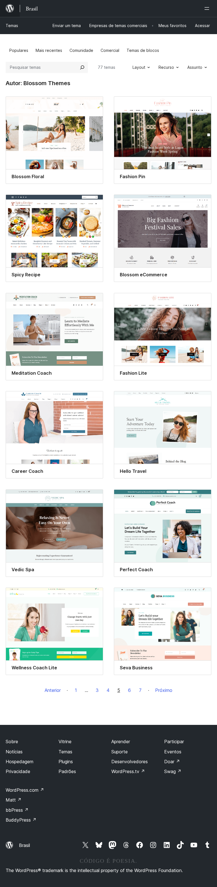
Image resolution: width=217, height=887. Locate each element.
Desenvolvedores (129, 761)
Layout (139, 67)
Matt (13, 800)
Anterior (53, 690)
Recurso (166, 67)
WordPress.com (25, 790)
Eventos (172, 751)
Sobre (12, 741)
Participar (174, 741)
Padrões (67, 771)
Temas (12, 25)
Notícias (14, 751)
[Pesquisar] (82, 67)
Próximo (163, 690)
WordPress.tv (128, 771)
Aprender (120, 741)
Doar (172, 761)
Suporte (119, 751)
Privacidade (18, 771)
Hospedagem (19, 761)
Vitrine (64, 741)
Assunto (194, 67)
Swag (172, 771)
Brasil (24, 845)
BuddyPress (21, 820)
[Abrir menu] (208, 8)
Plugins (65, 761)
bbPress (17, 810)
